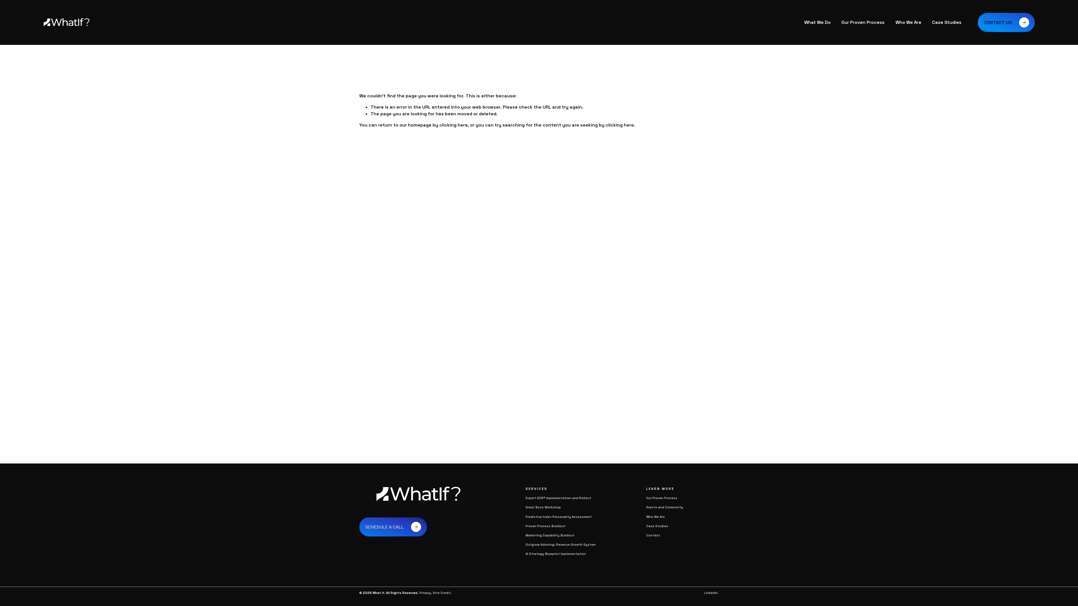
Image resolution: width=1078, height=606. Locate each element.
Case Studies (946, 22)
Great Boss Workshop (543, 507)
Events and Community (664, 507)
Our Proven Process (863, 22)
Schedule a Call (384, 527)
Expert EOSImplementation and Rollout (558, 498)
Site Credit (442, 593)
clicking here (453, 125)
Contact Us (998, 23)
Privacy (425, 593)
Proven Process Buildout (545, 526)
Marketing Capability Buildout (550, 535)
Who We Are (908, 22)
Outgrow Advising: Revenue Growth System (561, 545)
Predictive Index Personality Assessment (559, 517)
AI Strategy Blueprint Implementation (556, 554)
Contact (653, 535)
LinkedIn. (711, 593)
